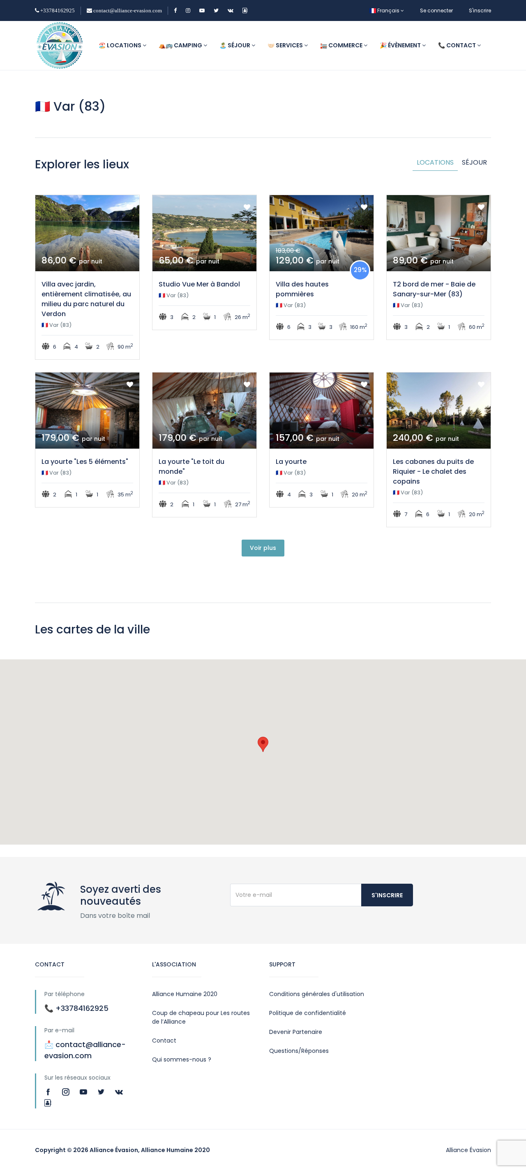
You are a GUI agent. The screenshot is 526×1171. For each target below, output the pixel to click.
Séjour (474, 162)
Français (388, 10)
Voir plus (263, 548)
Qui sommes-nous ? (181, 1059)
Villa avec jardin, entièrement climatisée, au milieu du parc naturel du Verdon (86, 299)
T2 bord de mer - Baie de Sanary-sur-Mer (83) (434, 289)
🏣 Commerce (342, 45)
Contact (164, 1040)
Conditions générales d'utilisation (316, 994)
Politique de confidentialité (307, 1013)
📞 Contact (457, 45)
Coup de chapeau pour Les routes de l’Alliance (201, 1017)
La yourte (291, 461)
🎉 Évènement (401, 45)
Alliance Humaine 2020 (184, 994)
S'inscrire (480, 10)
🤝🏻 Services (286, 45)
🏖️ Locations (121, 45)
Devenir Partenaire (295, 1032)
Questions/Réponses (299, 1051)
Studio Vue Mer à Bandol (199, 284)
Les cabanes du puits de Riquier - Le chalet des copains (433, 471)
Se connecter (436, 10)
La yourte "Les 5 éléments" (85, 461)
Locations (435, 162)
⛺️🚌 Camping (181, 45)
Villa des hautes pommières (302, 289)
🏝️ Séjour (235, 45)
